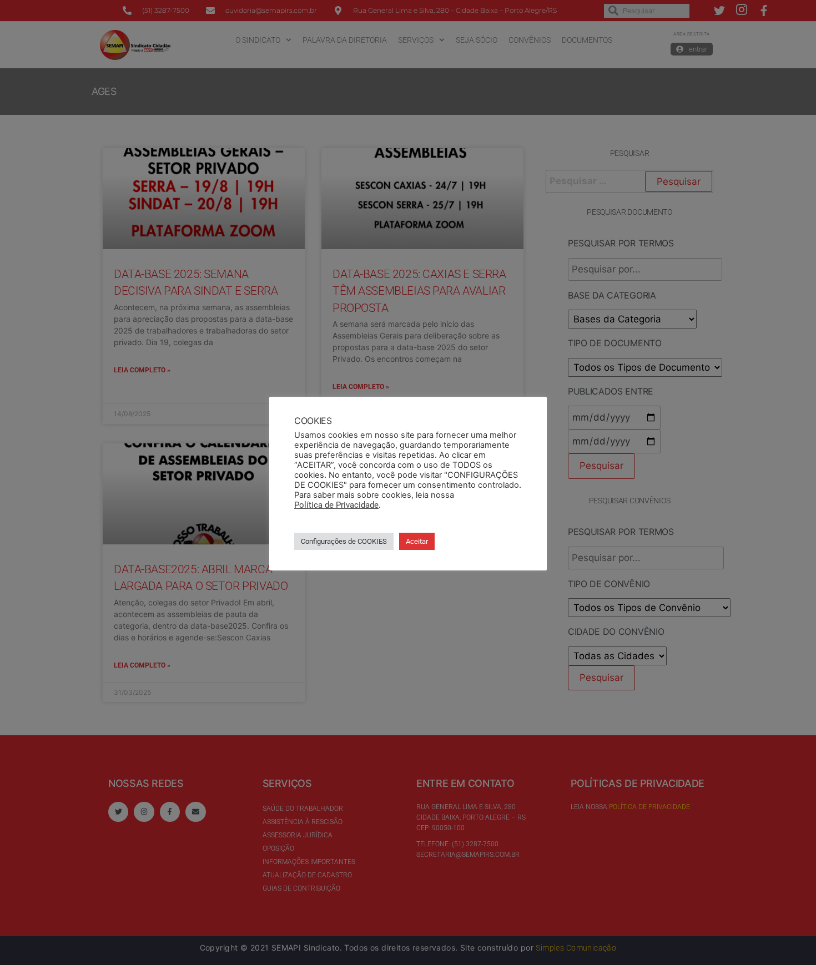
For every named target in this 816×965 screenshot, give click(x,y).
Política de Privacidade (336, 505)
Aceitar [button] (417, 541)
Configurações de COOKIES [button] (344, 541)
